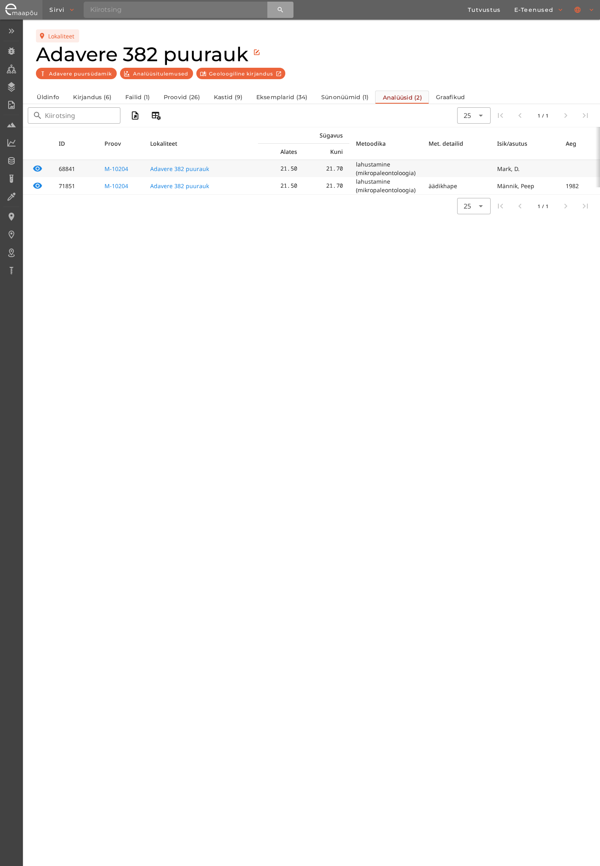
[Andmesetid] (11, 161)
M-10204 (116, 169)
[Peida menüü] (11, 31)
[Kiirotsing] (280, 10)
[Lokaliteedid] (11, 217)
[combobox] (474, 115)
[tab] (47, 97)
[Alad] (11, 252)
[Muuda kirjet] (257, 52)
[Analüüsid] (11, 179)
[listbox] (11, 152)
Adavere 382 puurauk (179, 169)
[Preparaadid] (11, 197)
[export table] (135, 115)
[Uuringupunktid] (11, 234)
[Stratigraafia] (11, 87)
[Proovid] (11, 125)
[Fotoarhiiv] (11, 105)
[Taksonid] (11, 69)
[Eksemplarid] (11, 51)
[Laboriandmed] (11, 143)
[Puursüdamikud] (11, 270)
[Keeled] (584, 10)
